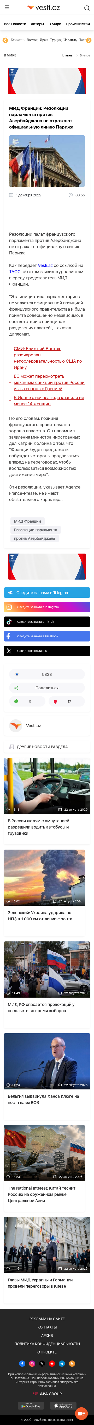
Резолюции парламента (35, 530)
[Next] (89, 40)
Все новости (15, 24)
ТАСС (15, 271)
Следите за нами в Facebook (37, 636)
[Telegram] (62, 1364)
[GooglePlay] (31, 1406)
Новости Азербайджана (29, 40)
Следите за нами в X (32, 651)
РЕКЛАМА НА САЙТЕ (47, 1319)
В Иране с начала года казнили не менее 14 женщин (49, 400)
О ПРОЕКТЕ (47, 1352)
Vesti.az (45, 265)
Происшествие (79, 24)
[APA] (47, 1393)
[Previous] (5, 40)
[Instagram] (32, 1364)
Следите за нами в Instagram (38, 607)
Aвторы (37, 24)
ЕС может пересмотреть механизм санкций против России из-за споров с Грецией (49, 382)
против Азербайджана (34, 538)
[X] (42, 1364)
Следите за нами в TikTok (35, 622)
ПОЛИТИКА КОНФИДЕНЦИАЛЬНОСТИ (47, 1344)
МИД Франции (27, 521)
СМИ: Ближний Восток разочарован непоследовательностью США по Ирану (48, 358)
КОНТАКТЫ (47, 1327)
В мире (55, 24)
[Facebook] (22, 1364)
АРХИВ (47, 1335)
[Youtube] (52, 1364)
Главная (68, 55)
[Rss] (72, 1364)
